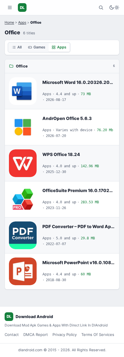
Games (39, 47)
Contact (12, 334)
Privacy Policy (64, 334)
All (19, 47)
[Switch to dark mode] (114, 7)
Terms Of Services (97, 334)
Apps (22, 22)
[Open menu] (10, 7)
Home (9, 22)
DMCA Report (35, 334)
